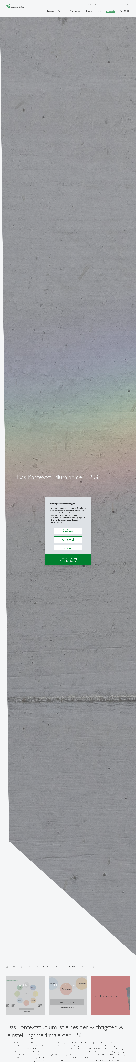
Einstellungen (67, 548)
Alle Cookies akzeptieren (68, 531)
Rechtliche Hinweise (68, 561)
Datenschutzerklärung (68, 558)
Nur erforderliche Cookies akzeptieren (68, 540)
